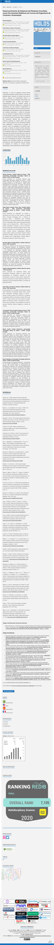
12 (16, 682)
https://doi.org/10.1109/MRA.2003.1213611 (13, 498)
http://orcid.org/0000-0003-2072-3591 (12, 65)
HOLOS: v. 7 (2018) (44, 628)
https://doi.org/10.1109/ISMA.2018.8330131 (17, 617)
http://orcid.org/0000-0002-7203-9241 (12, 73)
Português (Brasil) (9, 702)
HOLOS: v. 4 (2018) (21, 666)
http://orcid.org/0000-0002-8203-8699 (12, 25)
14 (19, 682)
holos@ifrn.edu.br (29, 934)
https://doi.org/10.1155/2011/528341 (11, 438)
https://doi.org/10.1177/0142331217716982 (13, 460)
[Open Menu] (2, 1)
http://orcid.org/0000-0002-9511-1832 (12, 58)
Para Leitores (5, 721)
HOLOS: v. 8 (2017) (16, 675)
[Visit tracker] (3, 859)
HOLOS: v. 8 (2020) (38, 648)
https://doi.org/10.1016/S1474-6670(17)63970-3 (14, 414)
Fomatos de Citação (40, 81)
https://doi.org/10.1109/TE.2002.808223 (12, 520)
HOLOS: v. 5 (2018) (38, 656)
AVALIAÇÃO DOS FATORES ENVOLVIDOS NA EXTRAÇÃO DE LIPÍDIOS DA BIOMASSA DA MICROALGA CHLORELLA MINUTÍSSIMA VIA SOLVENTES (27, 653)
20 (27, 682)
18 (24, 682)
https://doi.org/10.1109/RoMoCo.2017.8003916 (14, 591)
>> (30, 682)
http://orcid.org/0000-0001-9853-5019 (12, 44)
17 (23, 682)
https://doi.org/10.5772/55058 (10, 423)
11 (15, 682)
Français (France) (9, 712)
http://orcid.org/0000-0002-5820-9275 (12, 32)
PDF (37, 48)
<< (3, 682)
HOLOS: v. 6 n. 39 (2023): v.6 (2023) (42, 679)
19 (26, 682)
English (6, 705)
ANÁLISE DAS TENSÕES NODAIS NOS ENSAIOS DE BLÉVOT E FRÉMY (28, 669)
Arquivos (9, 7)
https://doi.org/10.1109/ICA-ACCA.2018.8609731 (14, 512)
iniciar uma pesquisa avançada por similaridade (23, 685)
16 (22, 682)
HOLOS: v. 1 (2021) (35, 638)
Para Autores (5, 723)
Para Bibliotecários (6, 726)
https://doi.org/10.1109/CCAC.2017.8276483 (13, 545)
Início (4, 7)
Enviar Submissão (8, 691)
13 (17, 682)
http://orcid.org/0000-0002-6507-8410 (12, 50)
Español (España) (9, 709)
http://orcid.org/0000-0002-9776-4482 (12, 38)
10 (13, 682)
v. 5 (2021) (14, 7)
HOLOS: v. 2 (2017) (16, 654)
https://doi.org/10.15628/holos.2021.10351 (13, 77)
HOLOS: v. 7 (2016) (25, 661)
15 (20, 682)
